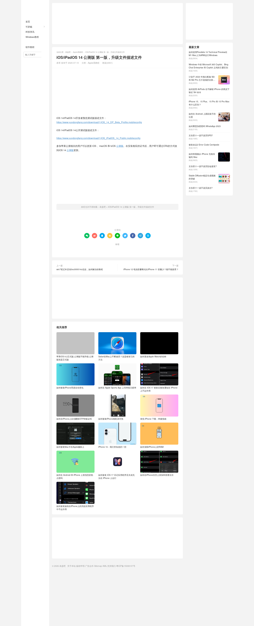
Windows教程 (32, 36)
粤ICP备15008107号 (125, 565)
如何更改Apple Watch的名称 (153, 356)
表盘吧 (35, 9)
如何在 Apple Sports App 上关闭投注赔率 (117, 387)
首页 (28, 21)
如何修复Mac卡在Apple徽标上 (70, 446)
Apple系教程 (32, 42)
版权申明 (80, 565)
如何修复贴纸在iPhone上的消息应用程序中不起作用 (75, 508)
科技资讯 (30, 31)
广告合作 (89, 565)
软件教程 (30, 47)
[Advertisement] (117, 23)
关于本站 (71, 565)
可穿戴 (29, 26)
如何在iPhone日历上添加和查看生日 (156, 474)
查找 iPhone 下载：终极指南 (153, 418)
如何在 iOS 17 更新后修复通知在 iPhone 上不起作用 (158, 389)
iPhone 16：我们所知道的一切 (112, 446)
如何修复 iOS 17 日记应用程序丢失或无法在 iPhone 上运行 (116, 476)
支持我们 (111, 565)
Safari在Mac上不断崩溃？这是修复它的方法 (116, 358)
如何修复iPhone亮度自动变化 (69, 387)
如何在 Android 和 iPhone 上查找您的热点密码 (74, 476)
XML (105, 565)
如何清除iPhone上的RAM (152, 446)
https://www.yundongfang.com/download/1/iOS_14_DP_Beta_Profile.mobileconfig (99, 122)
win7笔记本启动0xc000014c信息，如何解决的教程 (79, 269)
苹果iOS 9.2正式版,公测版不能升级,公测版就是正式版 (74, 358)
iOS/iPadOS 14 (112, 249)
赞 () (117, 220)
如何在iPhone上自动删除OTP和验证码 (74, 418)
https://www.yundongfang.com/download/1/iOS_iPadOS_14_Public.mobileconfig (98, 138)
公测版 (119, 146)
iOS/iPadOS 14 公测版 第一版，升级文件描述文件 (131, 206)
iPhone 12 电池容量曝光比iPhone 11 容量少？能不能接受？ (150, 269)
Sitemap (98, 565)
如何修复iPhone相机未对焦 (110, 418)
